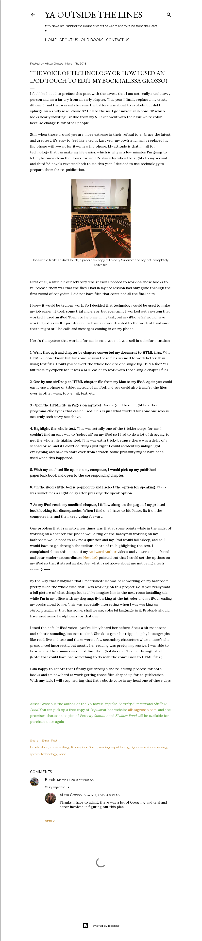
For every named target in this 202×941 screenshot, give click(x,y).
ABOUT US (68, 40)
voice (62, 754)
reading (104, 747)
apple (54, 747)
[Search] (169, 13)
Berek (50, 779)
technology (49, 754)
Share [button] (34, 740)
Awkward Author (103, 551)
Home (51, 40)
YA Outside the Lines (93, 14)
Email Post (49, 740)
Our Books (92, 40)
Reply (49, 821)
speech (35, 754)
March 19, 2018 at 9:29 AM (102, 795)
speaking (160, 747)
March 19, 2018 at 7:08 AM (76, 780)
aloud (44, 747)
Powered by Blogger (104, 925)
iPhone (75, 747)
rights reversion (142, 747)
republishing (120, 747)
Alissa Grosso (71, 795)
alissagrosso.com (142, 710)
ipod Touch (90, 747)
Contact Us (117, 40)
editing (64, 747)
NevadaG (90, 557)
